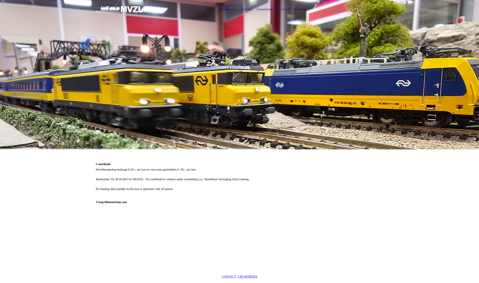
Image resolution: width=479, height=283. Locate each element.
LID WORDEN (247, 276)
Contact (284, 9)
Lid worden (301, 9)
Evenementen (265, 9)
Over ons (246, 9)
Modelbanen (226, 9)
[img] (119, 9)
